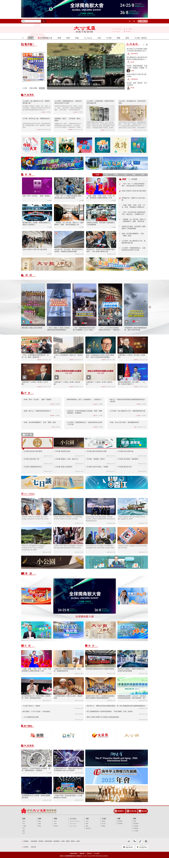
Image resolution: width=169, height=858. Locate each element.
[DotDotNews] (68, 735)
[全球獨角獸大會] (84, 596)
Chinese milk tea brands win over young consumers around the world (35, 518)
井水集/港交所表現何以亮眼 (97, 451)
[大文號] (136, 44)
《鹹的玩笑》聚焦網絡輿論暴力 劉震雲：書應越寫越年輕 (67, 670)
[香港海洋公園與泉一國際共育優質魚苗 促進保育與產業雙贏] (132, 658)
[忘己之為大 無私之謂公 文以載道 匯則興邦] (123, 30)
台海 (125, 175)
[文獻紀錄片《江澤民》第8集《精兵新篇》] (68, 372)
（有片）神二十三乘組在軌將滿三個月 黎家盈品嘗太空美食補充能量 (68, 197)
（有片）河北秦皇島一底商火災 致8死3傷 (68, 356)
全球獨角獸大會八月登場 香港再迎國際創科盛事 (36, 797)
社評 (55, 821)
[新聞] (28, 174)
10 (120, 248)
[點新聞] (37, 735)
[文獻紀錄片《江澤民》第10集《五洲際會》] (132, 345)
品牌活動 (133, 811)
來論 (53, 427)
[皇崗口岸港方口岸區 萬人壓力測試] (37, 239)
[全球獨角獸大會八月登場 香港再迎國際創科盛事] (36, 785)
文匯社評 (95, 415)
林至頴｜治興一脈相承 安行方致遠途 (137, 84)
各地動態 (135, 826)
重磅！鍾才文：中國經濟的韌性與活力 (37, 411)
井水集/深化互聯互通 (125, 451)
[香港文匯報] (100, 735)
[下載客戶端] (139, 21)
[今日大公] (132, 735)
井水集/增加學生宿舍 (62, 451)
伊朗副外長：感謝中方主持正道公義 (133, 199)
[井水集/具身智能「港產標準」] (117, 459)
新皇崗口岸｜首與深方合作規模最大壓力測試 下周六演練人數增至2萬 (101, 250)
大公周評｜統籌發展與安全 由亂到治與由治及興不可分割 (80, 84)
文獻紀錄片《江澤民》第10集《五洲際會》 (131, 356)
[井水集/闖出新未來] (117, 467)
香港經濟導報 (48, 841)
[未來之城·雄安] (133, 629)
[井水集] (37, 443)
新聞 (23, 818)
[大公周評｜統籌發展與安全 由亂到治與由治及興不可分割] (86, 65)
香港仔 (42, 88)
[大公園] (100, 443)
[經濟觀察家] (131, 443)
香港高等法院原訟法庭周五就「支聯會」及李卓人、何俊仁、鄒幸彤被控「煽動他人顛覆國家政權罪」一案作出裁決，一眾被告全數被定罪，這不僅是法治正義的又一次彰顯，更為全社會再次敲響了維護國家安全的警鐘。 (68, 108)
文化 (87, 821)
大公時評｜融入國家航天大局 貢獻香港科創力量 (36, 102)
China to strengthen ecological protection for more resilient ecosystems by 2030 (33, 548)
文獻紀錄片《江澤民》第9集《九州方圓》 (35, 383)
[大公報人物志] (100, 629)
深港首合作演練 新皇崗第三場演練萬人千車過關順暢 (101, 224)
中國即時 (71, 359)
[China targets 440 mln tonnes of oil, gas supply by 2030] (132, 506)
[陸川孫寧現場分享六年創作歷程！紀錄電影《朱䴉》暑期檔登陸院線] (36, 685)
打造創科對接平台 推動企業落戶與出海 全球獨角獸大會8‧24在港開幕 (68, 769)
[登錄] (130, 21)
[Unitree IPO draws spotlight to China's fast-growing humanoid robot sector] (68, 535)
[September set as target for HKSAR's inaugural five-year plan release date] (100, 535)
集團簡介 (120, 811)
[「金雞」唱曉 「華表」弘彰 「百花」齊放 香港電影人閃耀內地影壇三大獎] (101, 185)
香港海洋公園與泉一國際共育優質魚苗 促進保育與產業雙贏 (132, 670)
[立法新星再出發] (68, 629)
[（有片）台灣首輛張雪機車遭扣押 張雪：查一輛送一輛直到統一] (36, 345)
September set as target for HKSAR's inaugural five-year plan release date (100, 547)
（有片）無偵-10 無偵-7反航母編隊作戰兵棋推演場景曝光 (58, 329)
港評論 (56, 826)
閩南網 (73, 841)
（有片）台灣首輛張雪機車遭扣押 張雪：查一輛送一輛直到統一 (35, 356)
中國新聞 (103, 359)
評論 (55, 818)
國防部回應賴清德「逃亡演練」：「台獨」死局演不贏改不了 (131, 383)
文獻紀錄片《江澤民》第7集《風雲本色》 (99, 383)
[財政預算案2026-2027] (36, 629)
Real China (73, 826)
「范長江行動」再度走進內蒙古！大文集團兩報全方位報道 (68, 797)
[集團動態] (31, 745)
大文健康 (135, 831)
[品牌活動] (128, 811)
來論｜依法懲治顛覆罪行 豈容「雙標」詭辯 (133, 235)
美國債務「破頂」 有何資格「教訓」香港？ (68, 120)
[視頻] (32, 275)
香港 (97, 175)
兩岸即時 (39, 359)
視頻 (39, 818)
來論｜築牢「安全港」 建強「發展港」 (37, 196)
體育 (87, 823)
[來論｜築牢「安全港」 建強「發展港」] (37, 185)
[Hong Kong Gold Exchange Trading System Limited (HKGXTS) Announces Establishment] (100, 506)
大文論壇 (43, 112)
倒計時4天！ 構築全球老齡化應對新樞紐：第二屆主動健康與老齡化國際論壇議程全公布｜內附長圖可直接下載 (117, 706)
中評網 (63, 841)
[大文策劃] (84, 145)
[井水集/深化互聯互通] (117, 451)
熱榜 (124, 179)
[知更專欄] (66, 145)
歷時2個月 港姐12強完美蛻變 (32, 328)
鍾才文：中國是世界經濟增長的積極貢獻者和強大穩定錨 (127, 400)
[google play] (142, 847)
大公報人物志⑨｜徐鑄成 (31, 706)
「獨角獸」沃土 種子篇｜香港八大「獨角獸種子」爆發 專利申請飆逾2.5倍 (69, 224)
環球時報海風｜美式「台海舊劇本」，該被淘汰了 (84, 399)
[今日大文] (30, 145)
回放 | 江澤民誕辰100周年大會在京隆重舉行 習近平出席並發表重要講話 (100, 356)
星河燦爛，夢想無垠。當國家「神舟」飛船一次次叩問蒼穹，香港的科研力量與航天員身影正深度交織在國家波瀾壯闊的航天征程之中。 (36, 108)
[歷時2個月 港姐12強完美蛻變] (33, 304)
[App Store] (128, 847)
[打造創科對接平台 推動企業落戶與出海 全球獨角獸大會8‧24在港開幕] (68, 758)
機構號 (103, 826)
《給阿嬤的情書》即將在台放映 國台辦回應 (68, 697)
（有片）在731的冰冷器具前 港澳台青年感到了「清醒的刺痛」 (110, 329)
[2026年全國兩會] (36, 596)
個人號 (103, 823)
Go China (73, 818)
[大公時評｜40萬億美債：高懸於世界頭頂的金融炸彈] (100, 113)
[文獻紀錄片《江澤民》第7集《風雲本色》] (100, 372)
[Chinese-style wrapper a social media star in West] (132, 535)
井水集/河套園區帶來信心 (33, 467)
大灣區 (115, 175)
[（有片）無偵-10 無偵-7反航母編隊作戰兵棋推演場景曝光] (59, 304)
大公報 (24, 88)
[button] (143, 45)
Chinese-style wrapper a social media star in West (132, 547)
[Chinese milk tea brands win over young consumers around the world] (36, 506)
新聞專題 (119, 821)
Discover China (74, 821)
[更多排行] (120, 179)
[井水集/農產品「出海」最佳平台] (54, 459)
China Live (73, 823)
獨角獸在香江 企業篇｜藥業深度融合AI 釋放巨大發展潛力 (37, 224)
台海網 (78, 841)
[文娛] (30, 646)
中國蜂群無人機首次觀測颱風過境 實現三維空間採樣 (135, 329)
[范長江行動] (116, 793)
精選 (39, 826)
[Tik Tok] (140, 841)
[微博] (129, 841)
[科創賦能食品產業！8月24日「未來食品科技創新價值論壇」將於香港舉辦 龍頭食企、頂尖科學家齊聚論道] (132, 685)
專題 (118, 818)
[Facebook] (146, 841)
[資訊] (93, 646)
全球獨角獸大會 (84, 616)
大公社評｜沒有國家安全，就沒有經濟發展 (132, 102)
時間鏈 (134, 179)
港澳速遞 (135, 828)
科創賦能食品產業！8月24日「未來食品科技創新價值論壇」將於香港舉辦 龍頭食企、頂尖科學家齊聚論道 (132, 697)
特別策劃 (119, 823)
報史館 (144, 811)
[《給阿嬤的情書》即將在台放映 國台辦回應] (68, 685)
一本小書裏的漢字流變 (31, 717)
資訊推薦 (135, 823)
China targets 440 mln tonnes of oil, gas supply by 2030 (131, 518)
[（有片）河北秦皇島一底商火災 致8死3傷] (68, 345)
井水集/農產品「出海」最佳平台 (66, 459)
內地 (106, 175)
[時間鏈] (129, 179)
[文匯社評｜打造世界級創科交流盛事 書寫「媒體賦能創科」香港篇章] (36, 758)
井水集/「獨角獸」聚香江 (96, 459)
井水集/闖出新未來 (125, 467)
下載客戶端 (143, 21)
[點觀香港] (102, 145)
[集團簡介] (116, 811)
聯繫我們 (82, 853)
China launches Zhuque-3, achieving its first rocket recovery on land (68, 518)
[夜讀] (120, 145)
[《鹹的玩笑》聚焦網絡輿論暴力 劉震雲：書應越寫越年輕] (68, 658)
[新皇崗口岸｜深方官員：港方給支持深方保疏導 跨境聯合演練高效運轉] (69, 239)
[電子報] (32, 44)
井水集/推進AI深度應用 (63, 467)
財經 (142, 175)
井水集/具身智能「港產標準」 (129, 459)
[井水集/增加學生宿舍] (54, 451)
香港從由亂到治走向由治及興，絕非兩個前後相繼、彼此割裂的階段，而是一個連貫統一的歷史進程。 (36, 125)
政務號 (103, 821)
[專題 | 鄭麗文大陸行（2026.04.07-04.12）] (133, 596)
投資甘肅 (33, 847)
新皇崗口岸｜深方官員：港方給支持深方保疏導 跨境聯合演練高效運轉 (68, 250)
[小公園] (69, 443)
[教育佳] (138, 145)
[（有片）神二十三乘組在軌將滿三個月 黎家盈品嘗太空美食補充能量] (69, 185)
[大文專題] (48, 145)
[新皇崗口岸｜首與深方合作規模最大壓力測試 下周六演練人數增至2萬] (101, 239)
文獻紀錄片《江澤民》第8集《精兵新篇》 (67, 383)
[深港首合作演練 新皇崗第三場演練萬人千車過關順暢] (101, 212)
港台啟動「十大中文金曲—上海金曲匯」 (37, 711)
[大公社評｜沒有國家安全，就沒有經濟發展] (132, 113)
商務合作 (89, 853)
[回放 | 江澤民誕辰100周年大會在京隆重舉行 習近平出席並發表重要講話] (100, 345)
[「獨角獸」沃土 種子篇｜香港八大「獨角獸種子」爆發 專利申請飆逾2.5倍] (69, 212)
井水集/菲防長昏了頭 (31, 459)
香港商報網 (34, 841)
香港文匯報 (33, 88)
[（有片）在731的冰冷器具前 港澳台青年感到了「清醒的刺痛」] (110, 304)
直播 (39, 823)
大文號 (104, 818)
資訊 (134, 818)
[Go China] (29, 493)
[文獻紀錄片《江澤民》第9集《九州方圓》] (36, 372)
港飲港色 (88, 828)
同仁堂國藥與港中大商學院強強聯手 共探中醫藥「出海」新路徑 (110, 711)
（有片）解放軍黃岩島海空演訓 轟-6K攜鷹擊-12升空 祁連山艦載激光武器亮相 (84, 329)
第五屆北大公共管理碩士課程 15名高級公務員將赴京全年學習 (137, 50)
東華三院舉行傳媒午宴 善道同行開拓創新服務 (103, 717)
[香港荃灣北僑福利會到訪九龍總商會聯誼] (100, 658)
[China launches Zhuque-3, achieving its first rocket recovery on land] (68, 506)
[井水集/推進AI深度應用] (54, 467)
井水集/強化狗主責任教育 (33, 451)
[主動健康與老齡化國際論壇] (116, 758)
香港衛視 (40, 841)
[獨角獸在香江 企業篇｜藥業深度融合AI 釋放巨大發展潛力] (37, 212)
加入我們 (96, 853)
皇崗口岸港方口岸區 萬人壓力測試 (136, 75)
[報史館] (140, 811)
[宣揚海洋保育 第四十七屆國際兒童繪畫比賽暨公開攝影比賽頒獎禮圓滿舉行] (100, 685)
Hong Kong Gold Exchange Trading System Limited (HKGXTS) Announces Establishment (100, 519)
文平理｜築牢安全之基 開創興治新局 (36, 119)
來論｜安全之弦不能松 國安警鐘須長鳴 (124, 422)
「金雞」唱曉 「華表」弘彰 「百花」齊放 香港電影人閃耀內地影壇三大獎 (101, 197)
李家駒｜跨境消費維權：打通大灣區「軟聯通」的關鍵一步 (137, 67)
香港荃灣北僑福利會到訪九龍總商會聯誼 (100, 669)
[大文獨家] (31, 95)
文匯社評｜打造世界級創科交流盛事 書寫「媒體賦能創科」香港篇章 (84, 412)
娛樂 (87, 826)
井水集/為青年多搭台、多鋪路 (97, 467)
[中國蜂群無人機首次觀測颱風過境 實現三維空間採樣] (136, 304)
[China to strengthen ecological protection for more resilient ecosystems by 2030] (36, 535)
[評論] (28, 393)
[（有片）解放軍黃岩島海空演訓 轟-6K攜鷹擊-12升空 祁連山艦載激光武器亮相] (84, 304)
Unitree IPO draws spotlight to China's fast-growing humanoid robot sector (68, 547)
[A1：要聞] (33, 67)
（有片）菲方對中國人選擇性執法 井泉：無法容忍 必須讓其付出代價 (134, 213)
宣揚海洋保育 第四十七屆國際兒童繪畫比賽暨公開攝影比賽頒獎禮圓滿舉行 (100, 697)
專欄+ (134, 821)
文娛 (87, 818)
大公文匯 (84, 29)
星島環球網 (56, 841)
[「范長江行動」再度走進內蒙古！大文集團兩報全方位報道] (68, 785)
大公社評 (135, 130)
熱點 (39, 821)
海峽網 (68, 841)
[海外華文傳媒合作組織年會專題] (116, 775)
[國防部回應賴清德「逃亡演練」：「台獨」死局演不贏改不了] (132, 372)
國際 (134, 175)
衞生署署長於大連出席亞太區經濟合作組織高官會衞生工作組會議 (137, 58)
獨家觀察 (71, 129)
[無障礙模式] (134, 21)
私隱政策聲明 (73, 853)
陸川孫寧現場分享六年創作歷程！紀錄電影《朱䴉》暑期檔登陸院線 (36, 697)
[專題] (30, 573)
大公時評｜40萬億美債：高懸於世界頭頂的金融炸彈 (100, 102)
